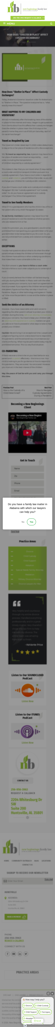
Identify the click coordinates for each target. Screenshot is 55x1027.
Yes (31, 521)
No (23, 521)
